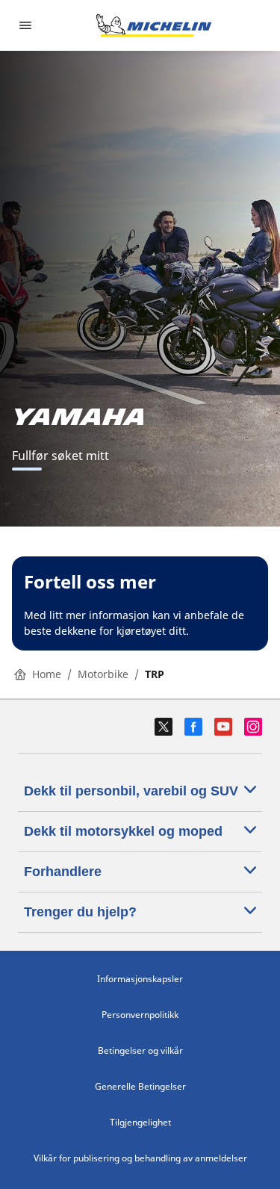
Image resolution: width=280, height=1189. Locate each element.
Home (46, 674)
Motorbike (103, 674)
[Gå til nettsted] (154, 25)
